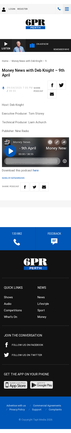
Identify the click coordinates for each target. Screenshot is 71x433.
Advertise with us (16, 405)
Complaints (55, 409)
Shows (8, 297)
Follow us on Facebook (27, 344)
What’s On (10, 317)
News (41, 297)
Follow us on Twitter (27, 355)
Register (22, 9)
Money (41, 317)
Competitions (13, 310)
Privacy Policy (17, 409)
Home (5, 61)
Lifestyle (43, 304)
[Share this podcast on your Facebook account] (52, 85)
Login (12, 9)
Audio (7, 304)
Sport (41, 310)
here (36, 170)
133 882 (59, 9)
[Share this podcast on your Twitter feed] (61, 85)
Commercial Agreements (47, 405)
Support (36, 409)
